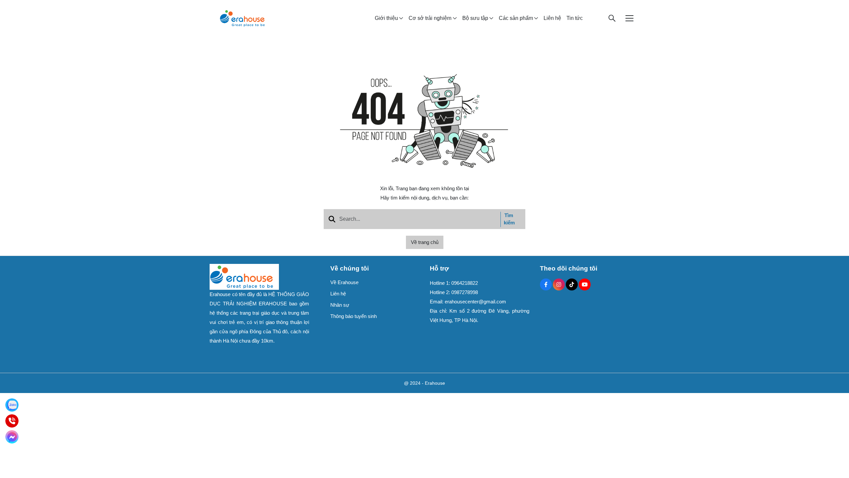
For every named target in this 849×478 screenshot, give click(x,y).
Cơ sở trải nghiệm (430, 18)
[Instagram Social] (559, 284)
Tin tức (574, 18)
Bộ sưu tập (475, 18)
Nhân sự (339, 305)
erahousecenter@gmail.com (475, 301)
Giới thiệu (386, 18)
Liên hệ (552, 18)
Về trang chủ (424, 242)
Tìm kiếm (509, 219)
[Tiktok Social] (572, 284)
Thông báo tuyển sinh (353, 316)
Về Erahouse (344, 282)
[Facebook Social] (546, 284)
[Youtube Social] (585, 284)
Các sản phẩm (516, 18)
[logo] (242, 18)
